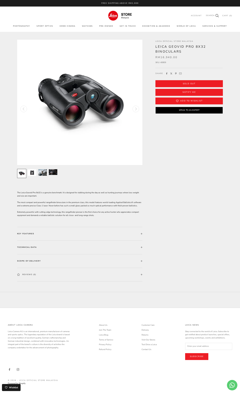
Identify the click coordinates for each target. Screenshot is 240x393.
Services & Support (214, 26)
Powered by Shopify (16, 383)
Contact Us (146, 349)
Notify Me (189, 92)
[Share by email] (180, 73)
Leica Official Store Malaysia (174, 41)
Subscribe (197, 356)
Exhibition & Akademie (156, 26)
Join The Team (105, 330)
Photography (21, 26)
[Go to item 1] (21, 173)
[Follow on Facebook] (9, 369)
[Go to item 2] (32, 172)
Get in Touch (128, 26)
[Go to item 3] (42, 172)
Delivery (145, 330)
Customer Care (148, 325)
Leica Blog (103, 335)
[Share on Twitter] (171, 73)
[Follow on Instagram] (18, 369)
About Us (103, 325)
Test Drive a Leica (149, 344)
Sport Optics (45, 26)
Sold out (189, 83)
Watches (87, 26)
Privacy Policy (105, 344)
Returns (145, 335)
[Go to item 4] (53, 172)
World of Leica (186, 26)
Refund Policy (105, 349)
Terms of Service (106, 339)
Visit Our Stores (148, 339)
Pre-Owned (106, 26)
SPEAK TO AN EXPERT (189, 110)
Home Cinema (67, 26)
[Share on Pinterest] (176, 73)
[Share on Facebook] (166, 73)
